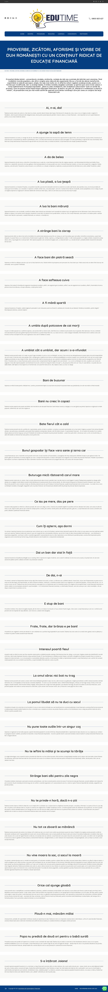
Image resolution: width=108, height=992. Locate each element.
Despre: (31, 34)
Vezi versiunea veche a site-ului (88, 988)
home (76, 988)
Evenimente (72, 34)
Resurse (51, 34)
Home (22, 34)
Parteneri (84, 34)
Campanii (61, 34)
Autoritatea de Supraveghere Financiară (29, 988)
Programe (41, 34)
